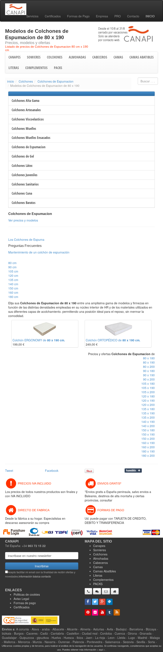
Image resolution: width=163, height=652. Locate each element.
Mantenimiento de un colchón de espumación (38, 252)
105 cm (13, 271)
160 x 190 (148, 443)
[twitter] (95, 602)
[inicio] (115, 591)
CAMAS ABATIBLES (141, 57)
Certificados (53, 16)
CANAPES (14, 57)
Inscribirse (42, 566)
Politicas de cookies (27, 594)
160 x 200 (148, 447)
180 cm (13, 297)
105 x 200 (148, 392)
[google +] (102, 602)
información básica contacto (35, 576)
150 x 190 (148, 434)
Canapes (99, 546)
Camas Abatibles (104, 571)
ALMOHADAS (77, 57)
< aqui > (101, 649)
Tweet (9, 470)
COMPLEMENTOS (36, 67)
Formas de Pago (78, 16)
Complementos (103, 579)
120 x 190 (148, 400)
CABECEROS (99, 57)
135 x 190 (148, 413)
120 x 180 (148, 396)
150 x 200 (148, 438)
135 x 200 (148, 417)
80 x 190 (149, 362)
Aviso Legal (21, 599)
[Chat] (97, 591)
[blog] (117, 612)
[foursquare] (109, 602)
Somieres (99, 550)
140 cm (13, 284)
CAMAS (118, 57)
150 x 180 (148, 430)
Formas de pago (25, 603)
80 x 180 (149, 358)
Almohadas (100, 558)
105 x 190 (148, 388)
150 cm (13, 288)
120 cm (13, 275)
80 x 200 (149, 366)
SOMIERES (34, 57)
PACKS (58, 67)
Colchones (26, 81)
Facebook (51, 470)
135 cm (13, 280)
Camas (98, 567)
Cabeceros (100, 563)
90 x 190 (149, 375)
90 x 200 (149, 379)
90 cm (12, 267)
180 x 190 (148, 451)
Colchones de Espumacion (55, 81)
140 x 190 (148, 421)
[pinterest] (88, 612)
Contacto (133, 16)
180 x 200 (148, 455)
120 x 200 (148, 405)
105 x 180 (148, 383)
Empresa (102, 16)
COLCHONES (54, 57)
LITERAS (13, 67)
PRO (117, 16)
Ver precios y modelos (23, 220)
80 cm (12, 263)
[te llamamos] (88, 591)
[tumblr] (109, 612)
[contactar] (106, 591)
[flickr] (95, 612)
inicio (10, 81)
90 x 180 (149, 371)
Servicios (32, 16)
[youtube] (102, 612)
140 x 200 (148, 426)
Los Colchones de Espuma (26, 239)
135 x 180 (148, 409)
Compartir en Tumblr (133, 470)
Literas (97, 575)
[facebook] (88, 602)
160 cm (13, 292)
